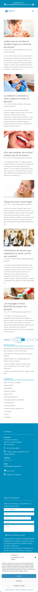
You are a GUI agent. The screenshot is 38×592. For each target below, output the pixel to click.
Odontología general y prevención (22, 49)
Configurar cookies (19, 585)
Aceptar (19, 576)
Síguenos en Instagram (14, 474)
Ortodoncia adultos (9, 52)
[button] (35, 557)
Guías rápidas (8, 388)
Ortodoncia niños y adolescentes (14, 408)
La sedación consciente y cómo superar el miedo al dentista (16, 98)
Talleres (6, 414)
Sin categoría (8, 411)
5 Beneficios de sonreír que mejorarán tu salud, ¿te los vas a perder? (17, 253)
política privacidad (19, 535)
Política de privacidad (20, 589)
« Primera (18, 337)
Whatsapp (33, 4)
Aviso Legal (30, 589)
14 (30, 340)
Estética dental (16, 259)
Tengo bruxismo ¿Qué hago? (18, 201)
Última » (19, 342)
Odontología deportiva (11, 397)
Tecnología (7, 417)
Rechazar (19, 581)
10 (15, 340)
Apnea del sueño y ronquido (12, 382)
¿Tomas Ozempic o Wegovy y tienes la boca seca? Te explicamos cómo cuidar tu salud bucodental (17, 366)
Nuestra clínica (8, 394)
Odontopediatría (9, 403)
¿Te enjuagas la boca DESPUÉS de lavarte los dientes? (15, 306)
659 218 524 (5, 470)
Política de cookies (10, 589)
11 (19, 340)
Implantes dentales (17, 104)
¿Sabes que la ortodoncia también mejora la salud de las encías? (17, 44)
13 (27, 340)
